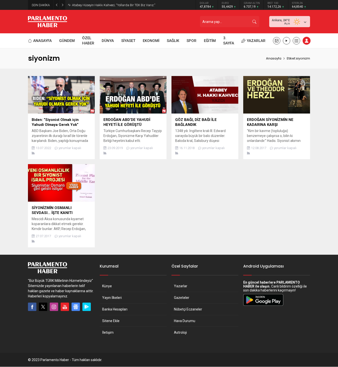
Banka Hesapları (114, 309)
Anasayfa (273, 58)
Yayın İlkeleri (112, 298)
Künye (107, 286)
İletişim (108, 332)
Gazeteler (181, 298)
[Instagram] (54, 307)
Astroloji (180, 332)
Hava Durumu (184, 321)
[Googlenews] (76, 307)
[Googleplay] (86, 307)
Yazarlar (180, 286)
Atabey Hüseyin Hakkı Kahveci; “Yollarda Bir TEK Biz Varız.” (113, 5)
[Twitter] (43, 307)
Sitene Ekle (111, 321)
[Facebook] (32, 307)
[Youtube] (65, 307)
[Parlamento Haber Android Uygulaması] (263, 306)
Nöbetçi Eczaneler (188, 309)
